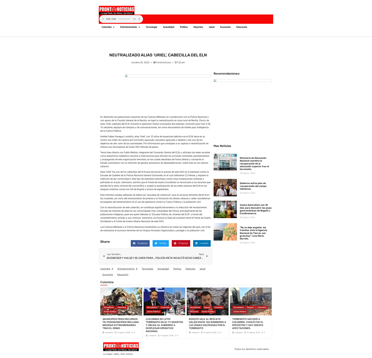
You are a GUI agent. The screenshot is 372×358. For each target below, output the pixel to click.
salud (211, 27)
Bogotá (207, 307)
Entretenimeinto (128, 27)
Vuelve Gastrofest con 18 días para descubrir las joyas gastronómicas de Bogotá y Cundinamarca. (256, 209)
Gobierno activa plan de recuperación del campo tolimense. (253, 186)
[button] (140, 243)
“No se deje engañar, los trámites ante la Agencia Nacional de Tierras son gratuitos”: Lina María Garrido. (253, 233)
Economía (225, 27)
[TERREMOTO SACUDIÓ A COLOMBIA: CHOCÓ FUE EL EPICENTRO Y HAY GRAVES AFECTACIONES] (251, 301)
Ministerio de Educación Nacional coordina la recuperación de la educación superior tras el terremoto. (254, 164)
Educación (241, 27)
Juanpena (109, 332)
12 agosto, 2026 (123, 332)
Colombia (107, 27)
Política (184, 27)
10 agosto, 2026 (166, 335)
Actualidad (168, 27)
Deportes (198, 27)
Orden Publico (110, 311)
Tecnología (151, 27)
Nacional (194, 311)
